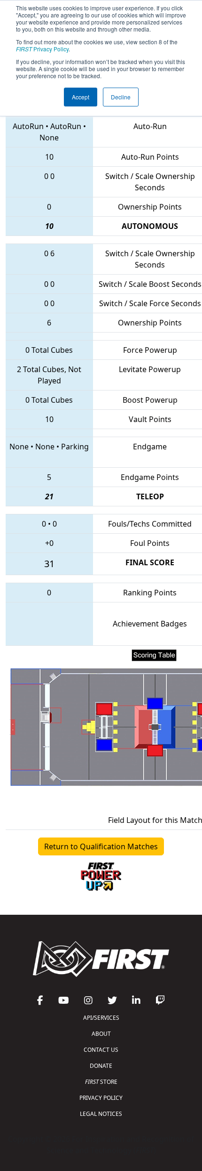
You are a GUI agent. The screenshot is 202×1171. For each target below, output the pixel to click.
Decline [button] (121, 97)
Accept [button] (80, 97)
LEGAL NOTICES (101, 1114)
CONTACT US (101, 1050)
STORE (101, 1082)
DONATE (101, 1066)
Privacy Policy (42, 49)
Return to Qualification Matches (101, 846)
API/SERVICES (101, 1018)
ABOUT (101, 1034)
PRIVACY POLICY (101, 1098)
